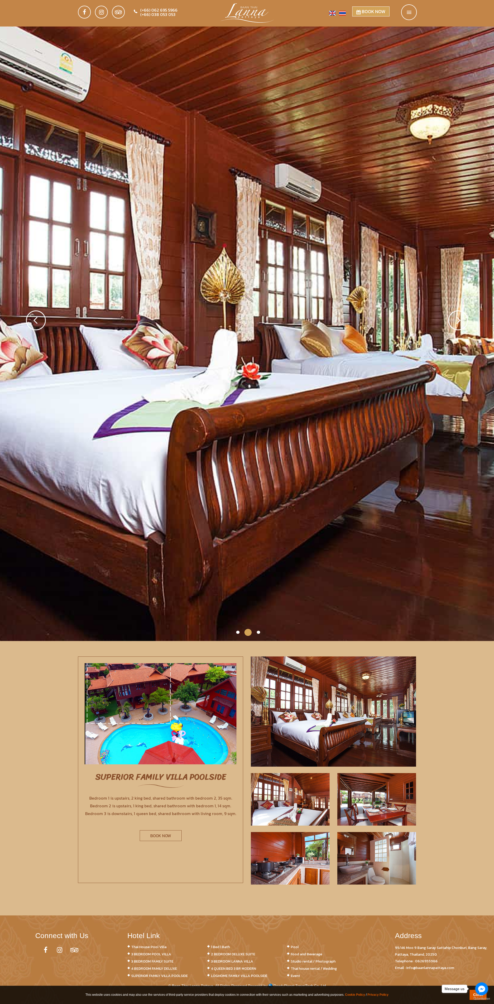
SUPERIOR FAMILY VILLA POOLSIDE (159, 976)
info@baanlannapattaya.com (430, 968)
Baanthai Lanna (247, 15)
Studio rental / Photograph (313, 961)
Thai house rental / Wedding (314, 968)
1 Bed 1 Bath (220, 947)
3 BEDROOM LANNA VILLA (232, 961)
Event (295, 976)
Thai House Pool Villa (148, 947)
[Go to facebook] (481, 988)
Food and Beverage (306, 954)
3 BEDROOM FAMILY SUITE (152, 961)
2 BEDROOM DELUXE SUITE (233, 954)
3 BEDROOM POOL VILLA (151, 954)
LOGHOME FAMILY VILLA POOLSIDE (239, 976)
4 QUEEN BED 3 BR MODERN (233, 968)
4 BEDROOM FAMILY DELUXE (154, 968)
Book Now (373, 11)
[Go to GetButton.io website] (481, 998)
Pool (295, 947)
